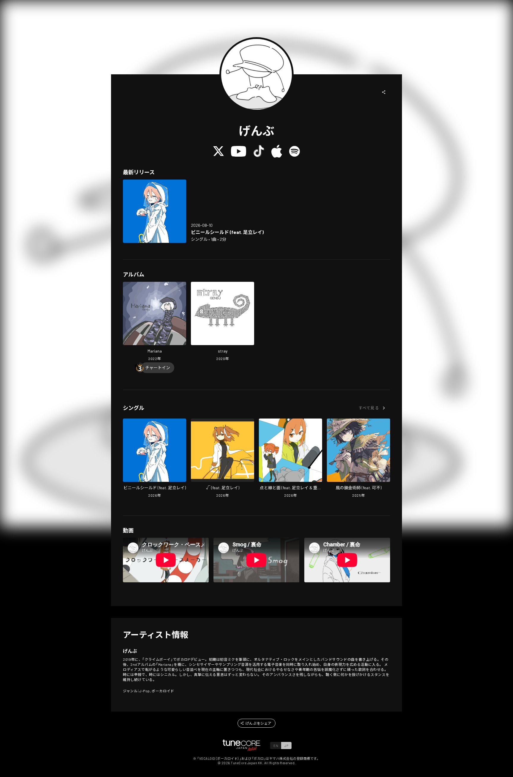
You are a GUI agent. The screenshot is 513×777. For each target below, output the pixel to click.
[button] (384, 92)
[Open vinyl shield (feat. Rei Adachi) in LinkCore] (154, 211)
